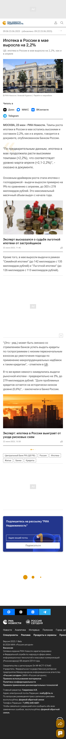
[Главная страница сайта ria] (3, 23)
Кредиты (30, 460)
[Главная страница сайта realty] (18, 23)
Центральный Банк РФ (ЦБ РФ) (20, 455)
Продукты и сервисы (44, 635)
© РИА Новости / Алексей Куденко (17, 95)
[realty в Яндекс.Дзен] (21, 612)
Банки (18, 460)
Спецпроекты (10, 635)
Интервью (34, 630)
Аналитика (20, 630)
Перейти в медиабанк (43, 95)
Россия (43, 455)
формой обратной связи (31, 699)
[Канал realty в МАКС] (9, 612)
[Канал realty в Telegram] (45, 612)
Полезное (48, 630)
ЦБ (46, 364)
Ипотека (55, 455)
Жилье (8, 460)
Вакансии (8, 648)
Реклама (25, 635)
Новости (7, 630)
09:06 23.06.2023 (11, 31)
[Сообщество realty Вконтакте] (33, 612)
